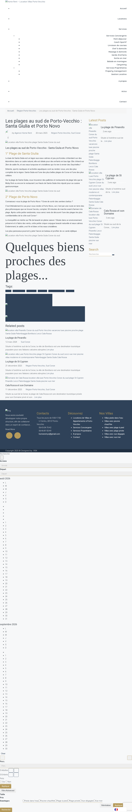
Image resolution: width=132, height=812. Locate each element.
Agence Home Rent (23, 133)
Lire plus (50, 349)
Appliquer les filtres (122, 805)
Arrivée (3, 461)
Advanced (10, 791)
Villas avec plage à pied (114, 427)
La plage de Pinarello (113, 127)
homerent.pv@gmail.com (49, 434)
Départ (3, 469)
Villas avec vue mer (112, 437)
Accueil (123, 8)
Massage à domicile (118, 52)
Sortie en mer (120, 58)
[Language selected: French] (120, 809)
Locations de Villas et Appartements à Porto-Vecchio (83, 421)
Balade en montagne (117, 61)
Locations (122, 19)
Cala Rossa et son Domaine (114, 212)
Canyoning (122, 64)
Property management (116, 71)
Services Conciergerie (116, 36)
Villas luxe (70, 291)
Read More (10, 429)
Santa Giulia (31, 291)
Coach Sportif (120, 42)
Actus (124, 91)
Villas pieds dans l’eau (113, 418)
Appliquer (6, 786)
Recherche (6, 810)
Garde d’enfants (119, 55)
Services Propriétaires (116, 68)
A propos (123, 81)
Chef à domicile (119, 48)
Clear (3, 753)
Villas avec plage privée (114, 431)
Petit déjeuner (120, 39)
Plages (8, 291)
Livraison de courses (117, 45)
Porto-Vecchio (19, 291)
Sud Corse (75, 133)
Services (123, 29)
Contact (123, 101)
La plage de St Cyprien (114, 177)
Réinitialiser (106, 805)
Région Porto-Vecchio (26, 111)
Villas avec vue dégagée (114, 434)
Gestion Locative (119, 74)
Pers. (2, 761)
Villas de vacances (56, 291)
